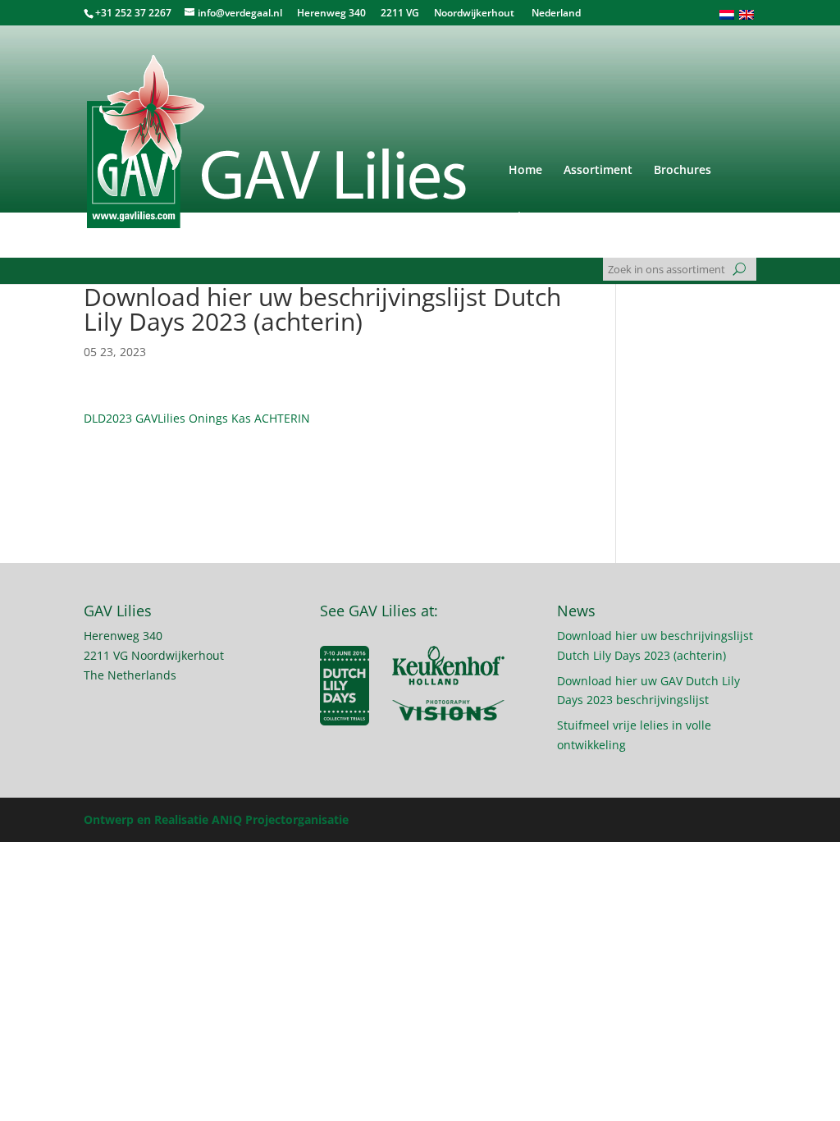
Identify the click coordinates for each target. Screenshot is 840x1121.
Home (525, 170)
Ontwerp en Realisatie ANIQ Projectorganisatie (216, 819)
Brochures (682, 170)
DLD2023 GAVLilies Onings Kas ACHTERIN (197, 418)
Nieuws (529, 217)
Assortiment (598, 170)
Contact (593, 217)
